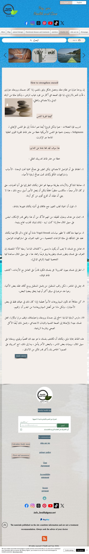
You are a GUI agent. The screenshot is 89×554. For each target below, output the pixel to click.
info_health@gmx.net (44, 512)
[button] (18, 59)
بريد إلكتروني (24, 422)
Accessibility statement (45, 476)
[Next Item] (83, 55)
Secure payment (45, 489)
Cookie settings (69, 550)
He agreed (80, 550)
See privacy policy (18, 552)
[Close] (87, 550)
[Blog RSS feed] (44, 538)
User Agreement (45, 464)
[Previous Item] (5, 55)
